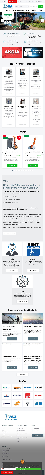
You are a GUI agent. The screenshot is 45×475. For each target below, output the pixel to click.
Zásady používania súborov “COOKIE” (22, 441)
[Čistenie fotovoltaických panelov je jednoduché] (33, 318)
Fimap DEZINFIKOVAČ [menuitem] (9, 83)
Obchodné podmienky (21, 430)
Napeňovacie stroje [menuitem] (36, 84)
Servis (22, 291)
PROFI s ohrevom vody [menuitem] (9, 111)
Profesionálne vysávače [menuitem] (22, 80)
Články (6, 1)
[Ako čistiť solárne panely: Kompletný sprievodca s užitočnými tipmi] (12, 318)
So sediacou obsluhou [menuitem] (9, 81)
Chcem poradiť (12, 270)
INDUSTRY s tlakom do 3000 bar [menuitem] (9, 117)
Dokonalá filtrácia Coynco (9, 356)
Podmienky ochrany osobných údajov (22, 438)
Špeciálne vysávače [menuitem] (22, 85)
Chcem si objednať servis (22, 301)
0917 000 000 (36, 431)
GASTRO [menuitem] (36, 121)
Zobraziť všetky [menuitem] (9, 124)
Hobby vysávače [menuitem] (22, 78)
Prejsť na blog (22, 374)
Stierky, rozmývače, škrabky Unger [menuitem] (22, 113)
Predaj (12, 259)
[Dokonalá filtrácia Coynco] (12, 349)
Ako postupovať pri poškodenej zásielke (22, 435)
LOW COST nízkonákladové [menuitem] (9, 87)
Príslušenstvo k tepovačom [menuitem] (36, 86)
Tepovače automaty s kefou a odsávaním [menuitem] (36, 81)
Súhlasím (23, 469)
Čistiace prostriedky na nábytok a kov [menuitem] (36, 112)
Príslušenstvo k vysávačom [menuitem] (22, 83)
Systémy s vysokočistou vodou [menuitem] (22, 116)
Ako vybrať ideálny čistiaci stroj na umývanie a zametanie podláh (33, 357)
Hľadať (27, 6)
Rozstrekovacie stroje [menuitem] (36, 87)
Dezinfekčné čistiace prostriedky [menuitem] (36, 117)
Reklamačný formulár (21, 432)
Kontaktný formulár (37, 435)
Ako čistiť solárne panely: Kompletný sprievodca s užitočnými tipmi (9, 328)
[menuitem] (3, 10)
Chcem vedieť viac (33, 270)
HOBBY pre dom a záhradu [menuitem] (9, 108)
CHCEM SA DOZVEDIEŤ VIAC (10, 233)
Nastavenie (20, 473)
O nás (3, 1)
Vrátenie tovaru (4, 437)
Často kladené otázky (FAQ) (7, 435)
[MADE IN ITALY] (33, 143)
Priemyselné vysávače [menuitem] (22, 81)
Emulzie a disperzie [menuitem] (36, 119)
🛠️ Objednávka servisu (7, 472)
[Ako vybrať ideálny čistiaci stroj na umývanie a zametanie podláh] (33, 349)
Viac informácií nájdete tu (25, 467)
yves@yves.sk (36, 428)
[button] (2, 21)
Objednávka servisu (12, 1)
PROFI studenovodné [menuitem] (9, 110)
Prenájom (19, 1)
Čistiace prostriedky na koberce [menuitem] (36, 109)
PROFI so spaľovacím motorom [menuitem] (9, 114)
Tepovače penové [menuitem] (36, 83)
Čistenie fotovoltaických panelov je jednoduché (33, 327)
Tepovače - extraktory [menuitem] (36, 78)
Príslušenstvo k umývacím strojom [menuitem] (8, 85)
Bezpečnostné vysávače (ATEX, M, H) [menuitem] (22, 87)
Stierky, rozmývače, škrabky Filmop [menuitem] (22, 110)
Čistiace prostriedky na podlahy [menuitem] (36, 115)
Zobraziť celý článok (11, 338)
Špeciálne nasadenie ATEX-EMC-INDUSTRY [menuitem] (9, 90)
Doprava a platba (20, 428)
